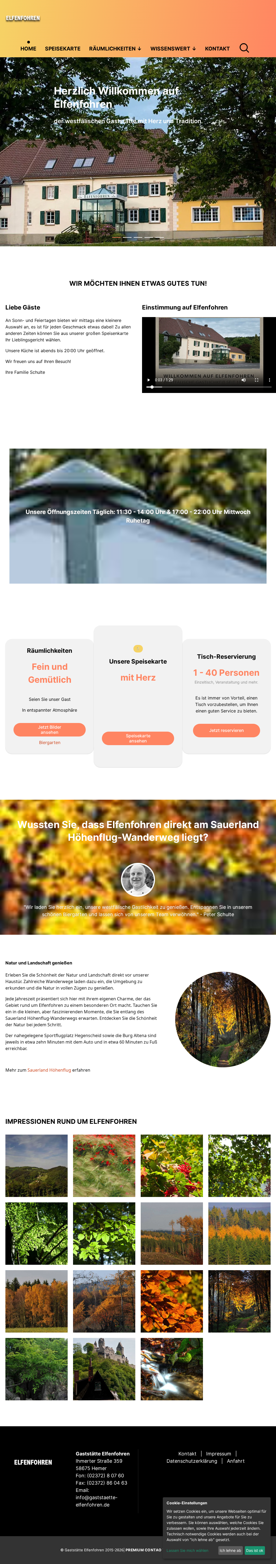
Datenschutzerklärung (192, 1461)
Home (28, 48)
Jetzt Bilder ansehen (49, 729)
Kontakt (187, 1454)
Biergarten (49, 742)
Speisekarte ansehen (138, 738)
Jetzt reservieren (226, 730)
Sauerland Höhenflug (48, 1070)
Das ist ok (254, 1550)
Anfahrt (236, 1461)
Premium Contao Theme (151, 1550)
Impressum (218, 1454)
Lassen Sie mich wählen (187, 1550)
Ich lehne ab (230, 1550)
